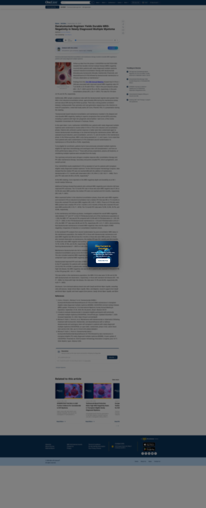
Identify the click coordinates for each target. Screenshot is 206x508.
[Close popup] (116, 243)
